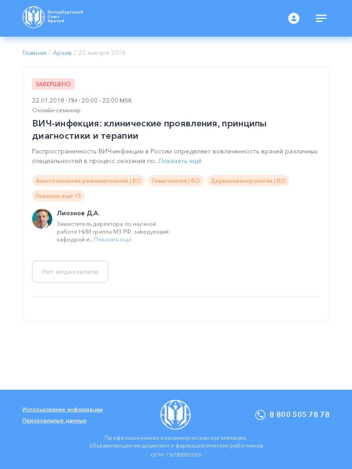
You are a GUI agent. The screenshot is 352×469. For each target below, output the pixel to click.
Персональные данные (54, 420)
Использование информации (62, 409)
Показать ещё (180, 161)
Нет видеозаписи (70, 271)
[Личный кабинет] (293, 18)
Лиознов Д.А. (78, 213)
